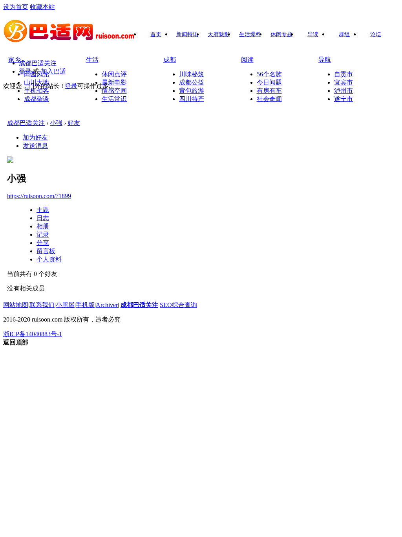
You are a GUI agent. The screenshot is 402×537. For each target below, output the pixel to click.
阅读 (247, 59)
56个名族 (269, 74)
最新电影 (114, 82)
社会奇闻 (269, 99)
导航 (324, 59)
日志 (43, 218)
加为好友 (35, 137)
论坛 (375, 34)
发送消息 (35, 145)
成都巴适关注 (38, 63)
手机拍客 (36, 90)
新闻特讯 (187, 34)
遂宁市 (343, 99)
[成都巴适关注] (69, 40)
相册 (43, 226)
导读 (312, 34)
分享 (43, 242)
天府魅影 (219, 34)
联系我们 (42, 305)
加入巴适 (53, 71)
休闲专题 (281, 34)
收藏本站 (42, 7)
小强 (56, 123)
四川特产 (191, 99)
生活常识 (114, 99)
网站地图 (15, 305)
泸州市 (343, 90)
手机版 (85, 305)
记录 (43, 234)
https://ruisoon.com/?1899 (39, 196)
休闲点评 (114, 74)
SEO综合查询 (178, 305)
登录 (25, 71)
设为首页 (15, 7)
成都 (169, 59)
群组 (344, 34)
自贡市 (343, 74)
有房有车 (269, 90)
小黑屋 (65, 305)
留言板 (46, 251)
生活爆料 (250, 34)
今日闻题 (269, 82)
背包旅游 (191, 90)
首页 (155, 34)
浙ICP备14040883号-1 (32, 334)
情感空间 (114, 90)
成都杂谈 (36, 99)
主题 (43, 209)
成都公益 (191, 82)
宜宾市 (343, 82)
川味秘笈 (191, 74)
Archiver (107, 305)
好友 (74, 123)
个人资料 (49, 259)
